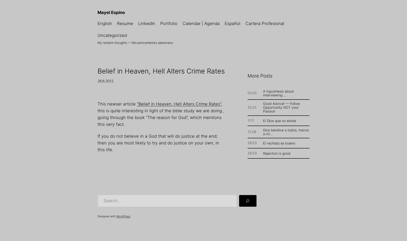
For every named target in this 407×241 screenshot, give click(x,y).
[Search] (247, 201)
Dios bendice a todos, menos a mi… (286, 132)
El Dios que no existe (279, 121)
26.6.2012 (105, 81)
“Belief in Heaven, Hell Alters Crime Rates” (179, 104)
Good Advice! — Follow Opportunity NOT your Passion (281, 107)
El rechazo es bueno (279, 143)
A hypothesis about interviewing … (278, 93)
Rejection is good (276, 153)
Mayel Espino (111, 12)
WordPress (123, 216)
